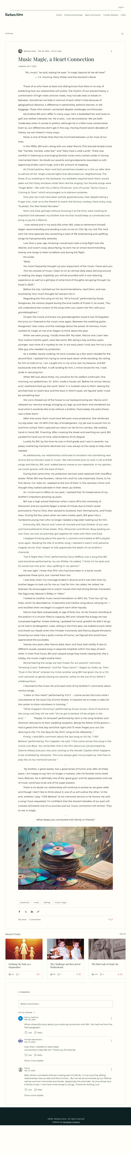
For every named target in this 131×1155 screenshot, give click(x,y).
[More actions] (111, 51)
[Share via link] (38, 911)
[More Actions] (111, 1018)
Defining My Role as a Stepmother (20, 966)
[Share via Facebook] (19, 911)
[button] (122, 34)
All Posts (9, 33)
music (36, 902)
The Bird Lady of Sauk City (105, 964)
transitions (24, 902)
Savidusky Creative (71, 1122)
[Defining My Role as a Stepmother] (24, 949)
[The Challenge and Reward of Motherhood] (65, 949)
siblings (47, 902)
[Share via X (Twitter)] (25, 911)
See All (123, 934)
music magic (61, 902)
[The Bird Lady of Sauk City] (107, 949)
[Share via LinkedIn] (32, 911)
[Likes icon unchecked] (26, 1032)
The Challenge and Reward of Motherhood (65, 966)
